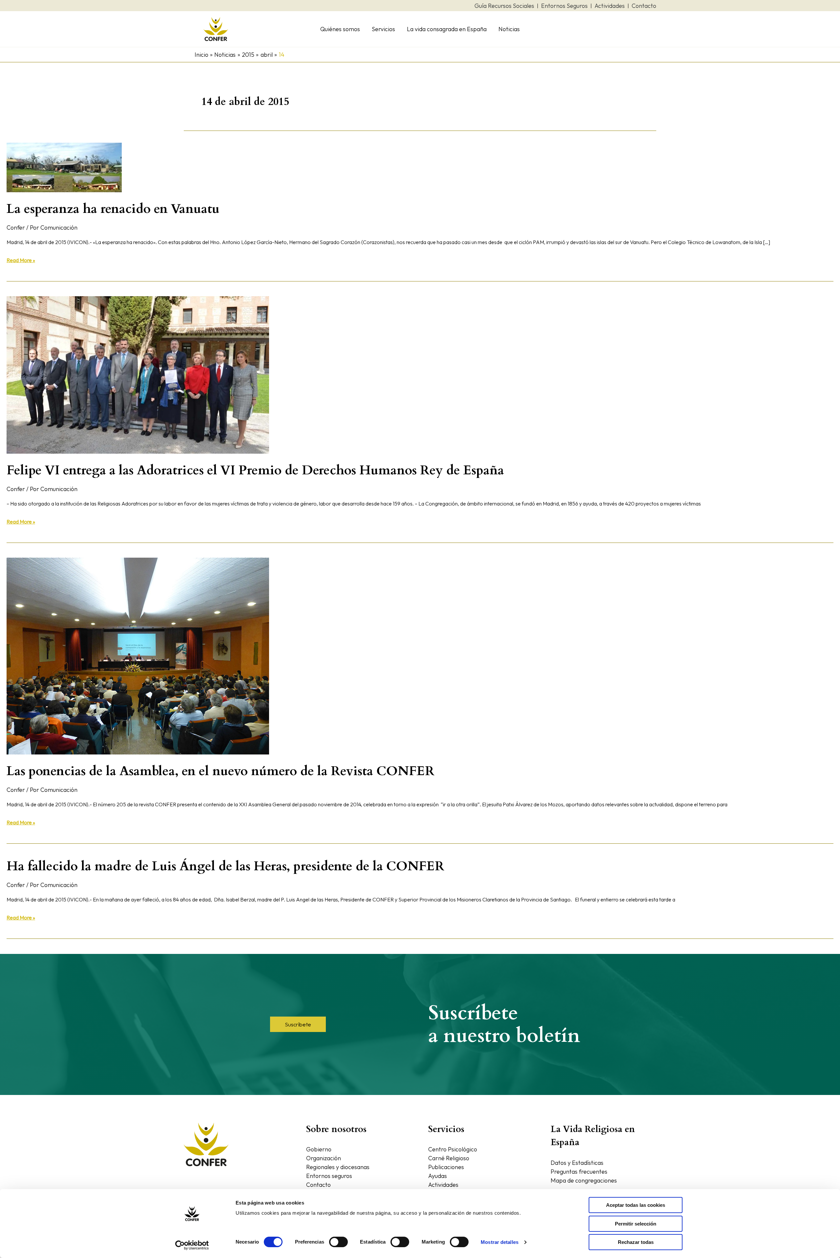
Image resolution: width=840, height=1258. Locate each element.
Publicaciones (446, 1167)
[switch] (338, 1242)
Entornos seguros (329, 1176)
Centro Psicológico (452, 1149)
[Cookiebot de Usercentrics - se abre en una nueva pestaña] (192, 1245)
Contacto (318, 1184)
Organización (323, 1158)
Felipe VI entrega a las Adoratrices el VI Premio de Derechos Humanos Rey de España (255, 470)
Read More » (21, 259)
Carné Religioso (448, 1158)
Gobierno (318, 1149)
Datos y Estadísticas (577, 1162)
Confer (16, 227)
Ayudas (437, 1176)
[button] (298, 1024)
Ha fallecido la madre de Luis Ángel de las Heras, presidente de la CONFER (225, 866)
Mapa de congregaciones (584, 1180)
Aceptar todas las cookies (635, 1205)
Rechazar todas (636, 1242)
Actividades (443, 1184)
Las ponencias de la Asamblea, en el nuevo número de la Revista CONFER (220, 771)
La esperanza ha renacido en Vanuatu (113, 208)
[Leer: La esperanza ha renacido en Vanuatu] (64, 167)
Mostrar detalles (499, 1242)
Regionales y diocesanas (337, 1167)
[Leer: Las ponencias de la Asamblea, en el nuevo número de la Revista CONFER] (138, 655)
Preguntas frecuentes (579, 1171)
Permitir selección (635, 1224)
